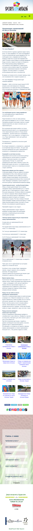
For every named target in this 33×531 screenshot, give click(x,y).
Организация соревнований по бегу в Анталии (24, 346)
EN (22, 16)
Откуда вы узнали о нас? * (14, 476)
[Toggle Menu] (29, 16)
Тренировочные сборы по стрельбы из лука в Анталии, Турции (9, 395)
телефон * (8, 453)
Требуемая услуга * (12, 441)
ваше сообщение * (11, 466)
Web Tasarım (20, 529)
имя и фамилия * (11, 447)
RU (25, 16)
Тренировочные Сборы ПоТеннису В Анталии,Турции (24, 395)
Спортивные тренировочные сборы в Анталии (8, 346)
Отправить (16, 483)
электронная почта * (12, 460)
